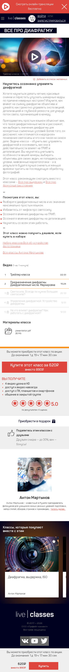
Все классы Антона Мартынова (23, 252)
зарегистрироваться (52, 20)
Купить (44, 666)
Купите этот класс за (33, 367)
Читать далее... (58, 509)
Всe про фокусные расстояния (29, 184)
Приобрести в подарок (34, 421)
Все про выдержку (30, 182)
